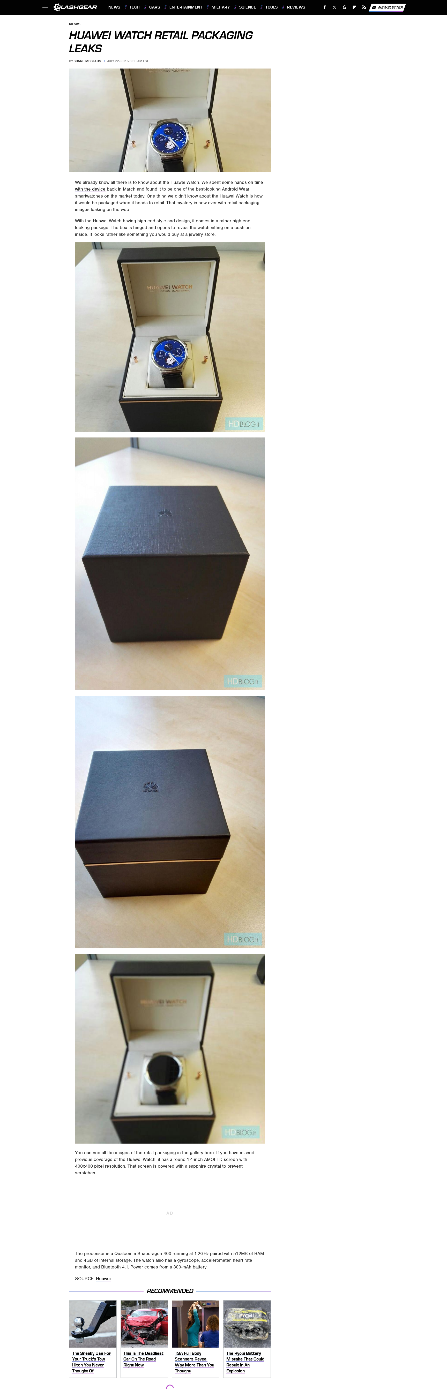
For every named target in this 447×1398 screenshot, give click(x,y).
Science (247, 7)
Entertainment (185, 7)
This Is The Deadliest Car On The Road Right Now (143, 1359)
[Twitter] (334, 7)
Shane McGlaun (87, 61)
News (114, 7)
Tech (135, 7)
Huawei (103, 1278)
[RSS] (364, 7)
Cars (154, 7)
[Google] (344, 7)
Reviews (296, 7)
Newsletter (391, 7)
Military (221, 7)
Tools (271, 7)
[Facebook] (325, 7)
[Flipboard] (354, 7)
